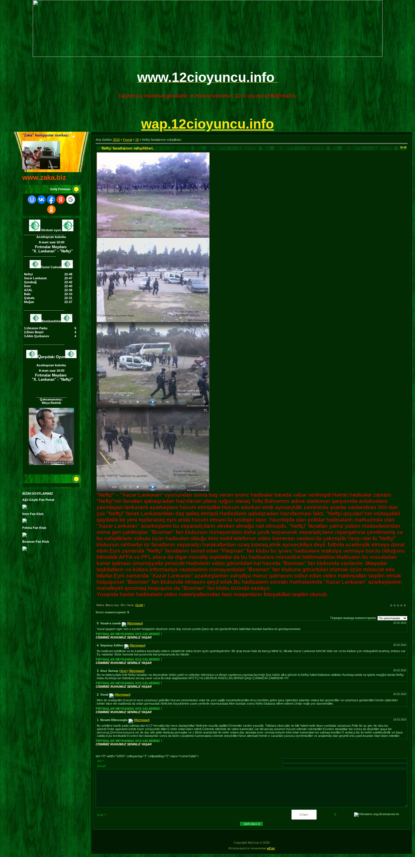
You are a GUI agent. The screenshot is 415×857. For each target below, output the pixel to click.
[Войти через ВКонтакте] (41, 199)
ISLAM (139, 605)
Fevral (127, 139)
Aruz (123, 670)
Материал (135, 623)
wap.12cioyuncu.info (207, 123)
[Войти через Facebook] (51, 199)
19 (137, 139)
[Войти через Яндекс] (60, 199)
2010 (116, 139)
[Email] (124, 623)
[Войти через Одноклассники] (51, 209)
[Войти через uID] (32, 199)
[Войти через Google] (70, 199)
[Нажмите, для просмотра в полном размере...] (153, 236)
